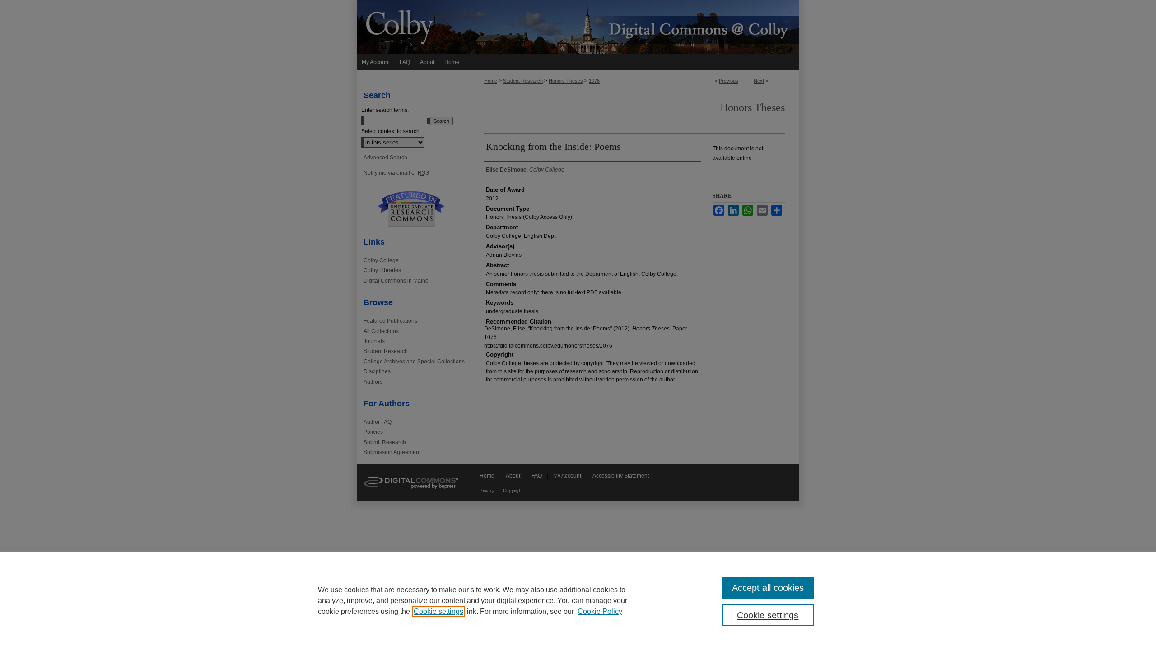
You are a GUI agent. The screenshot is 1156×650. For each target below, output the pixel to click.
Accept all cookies (768, 588)
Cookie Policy (600, 611)
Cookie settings (438, 611)
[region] (578, 600)
